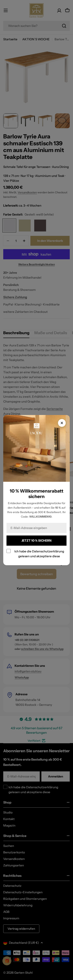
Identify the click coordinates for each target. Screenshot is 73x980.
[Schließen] (62, 423)
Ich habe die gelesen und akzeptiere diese (39, 553)
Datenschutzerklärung (48, 551)
